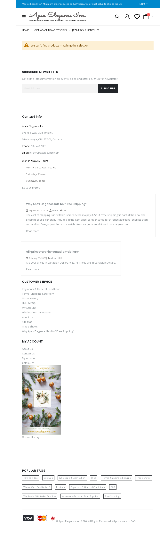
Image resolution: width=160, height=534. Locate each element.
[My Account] (127, 16)
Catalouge (28, 363)
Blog (93, 477)
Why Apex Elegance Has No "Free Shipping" (48, 331)
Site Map (27, 322)
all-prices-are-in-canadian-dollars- (52, 252)
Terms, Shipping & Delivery (38, 293)
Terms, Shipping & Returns (116, 477)
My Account (29, 307)
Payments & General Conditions (41, 289)
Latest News (31, 187)
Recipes (60, 487)
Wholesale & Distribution (37, 312)
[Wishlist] (137, 16)
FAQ (113, 487)
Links (143, 3)
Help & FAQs (29, 303)
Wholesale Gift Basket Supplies (39, 496)
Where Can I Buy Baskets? (36, 487)
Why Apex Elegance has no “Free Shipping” (56, 204)
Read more (32, 231)
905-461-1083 (38, 146)
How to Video (30, 477)
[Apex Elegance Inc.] (57, 16)
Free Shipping (112, 496)
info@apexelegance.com (44, 152)
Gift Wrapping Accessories (50, 30)
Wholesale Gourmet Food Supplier (80, 496)
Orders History (31, 437)
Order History (30, 298)
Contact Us (28, 353)
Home (25, 30)
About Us (27, 317)
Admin (55, 210)
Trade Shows (30, 326)
